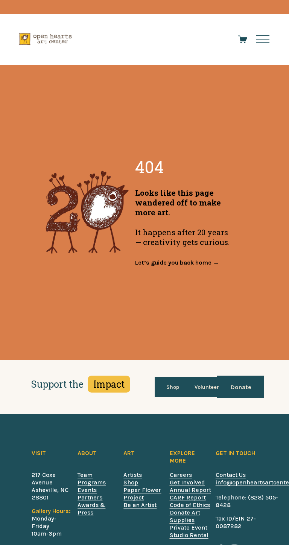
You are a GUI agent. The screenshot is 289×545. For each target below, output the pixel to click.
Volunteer (207, 387)
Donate (240, 387)
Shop (172, 387)
